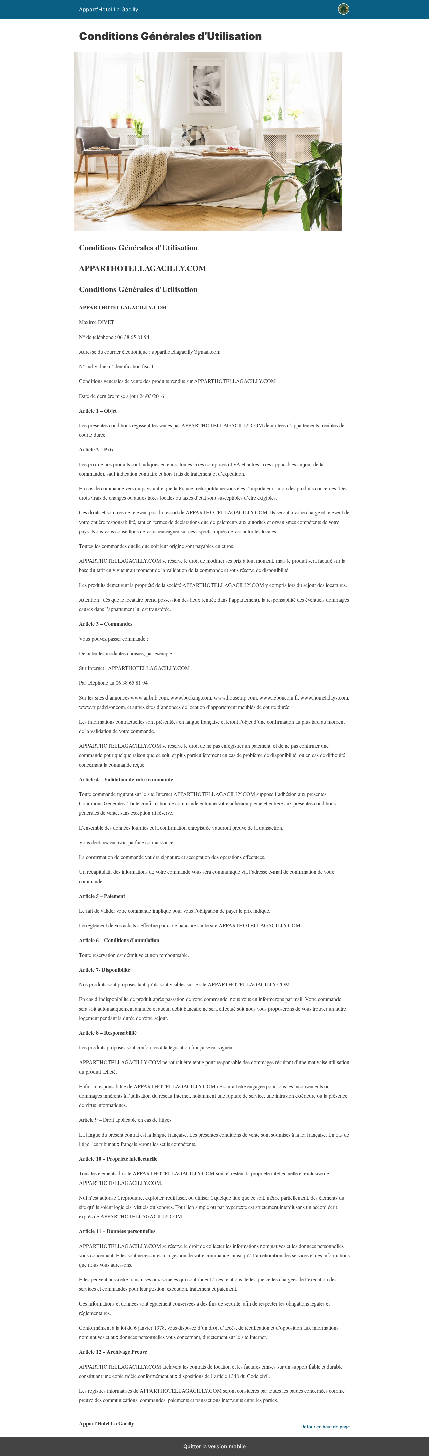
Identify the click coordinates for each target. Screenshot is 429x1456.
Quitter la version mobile (214, 1446)
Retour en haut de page (325, 1426)
